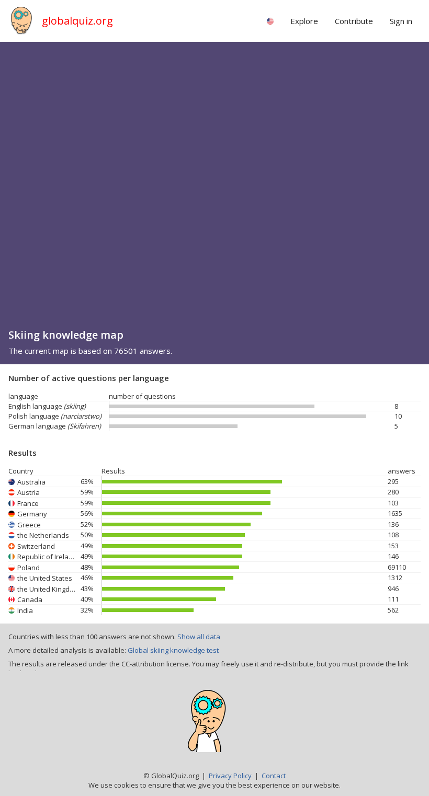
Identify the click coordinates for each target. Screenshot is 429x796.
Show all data (198, 636)
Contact (274, 775)
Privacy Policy (230, 775)
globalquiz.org (77, 21)
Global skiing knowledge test (173, 650)
